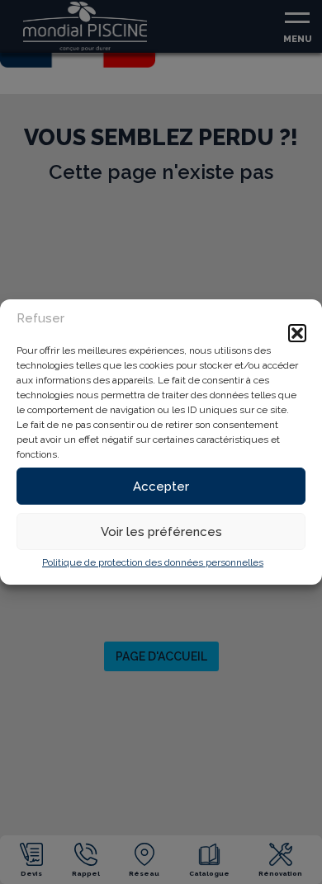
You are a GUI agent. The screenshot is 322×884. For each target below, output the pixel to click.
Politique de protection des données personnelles (152, 562)
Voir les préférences (161, 531)
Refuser (40, 318)
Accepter (161, 486)
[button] (297, 333)
